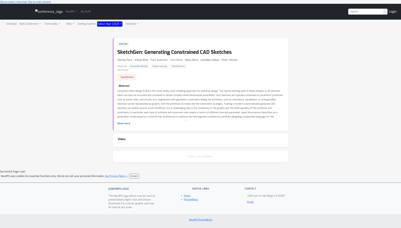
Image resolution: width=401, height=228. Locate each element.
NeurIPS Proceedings (200, 219)
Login (393, 11)
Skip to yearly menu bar (13, 1)
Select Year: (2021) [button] (109, 24)
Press (187, 195)
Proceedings (191, 199)
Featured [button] (131, 23)
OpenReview (127, 77)
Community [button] (51, 23)
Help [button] (69, 23)
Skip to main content (39, 1)
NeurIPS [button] (70, 11)
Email (250, 202)
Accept (134, 176)
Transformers (178, 66)
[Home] (49, 11)
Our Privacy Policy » (116, 176)
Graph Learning (159, 66)
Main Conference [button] (29, 23)
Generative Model (139, 66)
